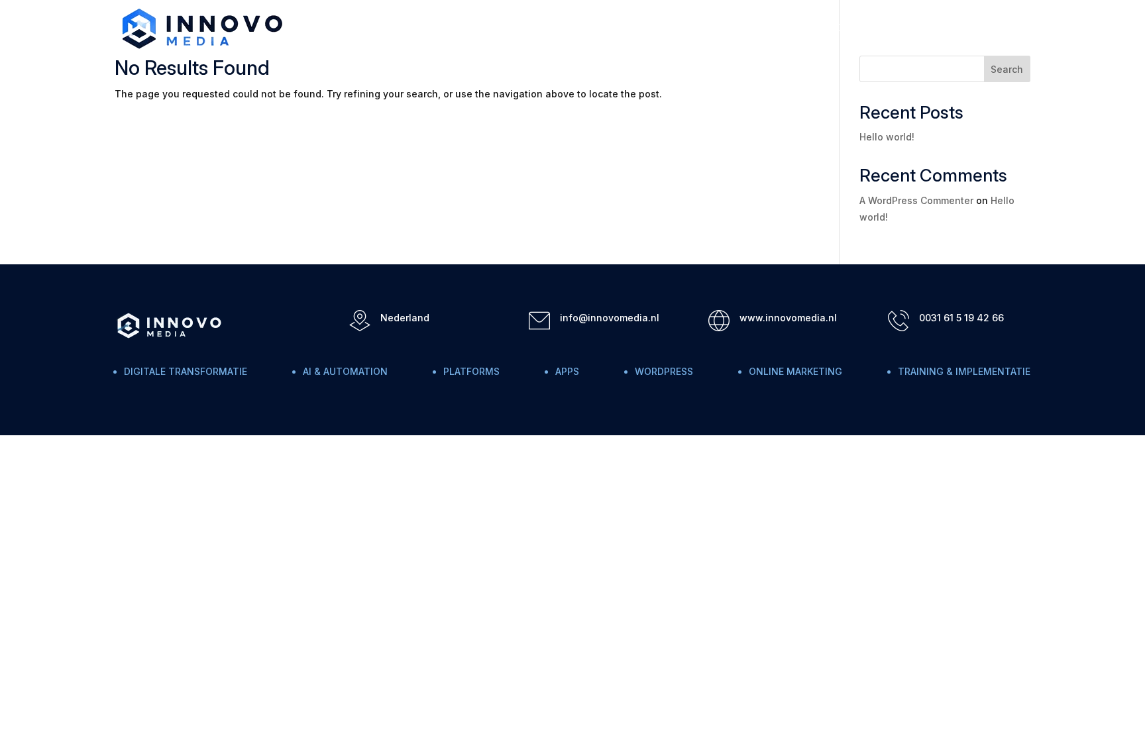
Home (776, 28)
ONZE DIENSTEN (845, 28)
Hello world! (886, 136)
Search (1007, 69)
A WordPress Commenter (916, 200)
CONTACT (1006, 28)
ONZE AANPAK (933, 28)
